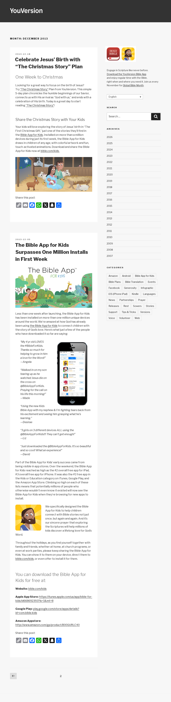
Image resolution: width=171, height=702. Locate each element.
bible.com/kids (24, 558)
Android (126, 275)
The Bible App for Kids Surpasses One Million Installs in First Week (51, 252)
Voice (112, 318)
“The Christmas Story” (34, 89)
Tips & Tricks (129, 312)
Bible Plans (115, 281)
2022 (109, 162)
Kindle (135, 293)
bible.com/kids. (50, 151)
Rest (126, 306)
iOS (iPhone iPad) (118, 293)
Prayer (141, 300)
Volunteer (124, 318)
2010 (109, 237)
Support (113, 312)
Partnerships (126, 300)
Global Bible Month (133, 85)
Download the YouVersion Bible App (126, 74)
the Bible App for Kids (43, 325)
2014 (109, 212)
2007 (110, 255)
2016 (109, 199)
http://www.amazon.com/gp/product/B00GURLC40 (47, 624)
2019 (109, 180)
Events (152, 281)
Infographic (147, 287)
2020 (110, 174)
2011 (109, 231)
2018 (109, 187)
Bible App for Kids (31, 134)
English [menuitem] (113, 96)
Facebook (114, 287)
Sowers (137, 306)
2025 (110, 143)
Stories (150, 306)
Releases (114, 306)
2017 (109, 193)
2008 (110, 249)
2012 (109, 224)
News (112, 300)
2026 (110, 137)
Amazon (113, 275)
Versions (145, 312)
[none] (125, 96)
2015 (109, 205)
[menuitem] (125, 96)
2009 (110, 243)
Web (137, 318)
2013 (109, 218)
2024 (110, 149)
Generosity (130, 287)
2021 (109, 168)
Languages (149, 293)
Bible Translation (134, 281)
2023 (109, 155)
